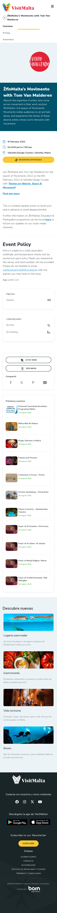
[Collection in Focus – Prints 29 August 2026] (28, 470)
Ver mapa (30, 368)
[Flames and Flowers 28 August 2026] (28, 453)
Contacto (28, 861)
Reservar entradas (30, 159)
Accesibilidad (28, 865)
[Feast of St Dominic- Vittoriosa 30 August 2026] (28, 522)
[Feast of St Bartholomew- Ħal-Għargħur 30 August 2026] (28, 573)
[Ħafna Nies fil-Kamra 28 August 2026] (28, 419)
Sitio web (31, 360)
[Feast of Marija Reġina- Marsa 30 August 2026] (28, 556)
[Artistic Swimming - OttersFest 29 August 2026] (28, 487)
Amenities (8, 39)
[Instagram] (24, 801)
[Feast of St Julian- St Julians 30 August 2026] (28, 539)
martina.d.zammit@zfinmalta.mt (20, 270)
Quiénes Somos (28, 857)
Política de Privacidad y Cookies (28, 869)
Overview (8, 26)
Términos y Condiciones (28, 873)
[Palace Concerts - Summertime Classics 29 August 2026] (28, 504)
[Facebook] (17, 801)
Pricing (6, 32)
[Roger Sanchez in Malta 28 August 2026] (28, 436)
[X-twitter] (32, 801)
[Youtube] (40, 801)
